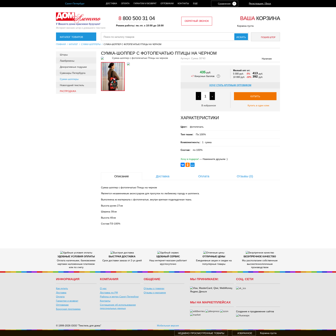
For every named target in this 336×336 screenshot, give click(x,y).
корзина (260, 18)
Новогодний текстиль (72, 85)
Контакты (183, 3)
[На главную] (78, 24)
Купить (255, 96)
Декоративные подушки (73, 66)
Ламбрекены (67, 60)
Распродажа (68, 91)
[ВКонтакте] (183, 165)
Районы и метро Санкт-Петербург (119, 296)
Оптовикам (167, 3)
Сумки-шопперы (69, 79)
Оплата (125, 3)
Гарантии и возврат (145, 3)
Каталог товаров (71, 37)
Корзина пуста (245, 25)
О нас (103, 288)
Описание (121, 176)
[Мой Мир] (192, 165)
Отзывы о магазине (155, 292)
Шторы (64, 54)
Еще (195, 3)
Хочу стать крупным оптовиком (230, 85)
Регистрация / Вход (260, 3)
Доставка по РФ (109, 292)
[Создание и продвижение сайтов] (242, 315)
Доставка (111, 3)
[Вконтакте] (241, 288)
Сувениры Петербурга (72, 73)
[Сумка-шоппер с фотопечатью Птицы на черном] (138, 58)
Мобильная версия (168, 325)
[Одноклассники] (188, 165)
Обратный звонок (197, 21)
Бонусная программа (68, 309)
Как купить (62, 288)
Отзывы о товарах (154, 288)
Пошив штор (267, 37)
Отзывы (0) (245, 176)
